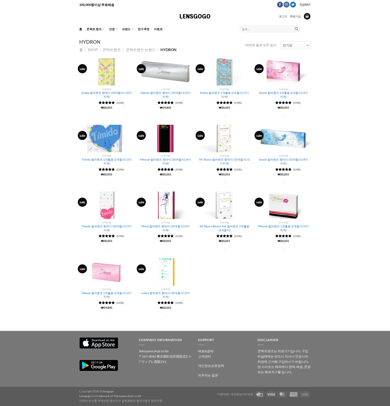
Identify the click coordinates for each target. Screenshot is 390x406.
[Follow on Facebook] (280, 5)
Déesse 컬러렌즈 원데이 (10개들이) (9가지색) (166, 94)
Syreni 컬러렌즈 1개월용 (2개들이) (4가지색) (283, 94)
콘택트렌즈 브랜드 (141, 49)
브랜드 (126, 29)
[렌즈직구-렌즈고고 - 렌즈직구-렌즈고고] (195, 16)
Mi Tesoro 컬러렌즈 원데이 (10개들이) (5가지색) (224, 161)
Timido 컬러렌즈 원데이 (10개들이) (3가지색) (107, 228)
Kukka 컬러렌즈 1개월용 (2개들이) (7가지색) (224, 94)
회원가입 (295, 16)
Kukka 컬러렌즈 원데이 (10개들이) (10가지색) (106, 94)
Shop (93, 49)
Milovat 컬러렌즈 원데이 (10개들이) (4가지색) (165, 161)
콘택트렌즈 (112, 49)
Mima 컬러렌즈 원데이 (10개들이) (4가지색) (165, 228)
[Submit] (296, 29)
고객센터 (204, 356)
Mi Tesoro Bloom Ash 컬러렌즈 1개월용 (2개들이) (224, 228)
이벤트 (158, 29)
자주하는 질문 (208, 375)
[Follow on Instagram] (286, 5)
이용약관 (223, 394)
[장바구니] (307, 16)
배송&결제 (205, 351)
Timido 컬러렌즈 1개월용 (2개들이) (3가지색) (107, 161)
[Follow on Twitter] (293, 5)
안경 (112, 29)
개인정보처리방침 (242, 394)
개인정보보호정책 (211, 366)
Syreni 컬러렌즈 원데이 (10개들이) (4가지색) (283, 161)
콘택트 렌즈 (94, 29)
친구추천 (144, 29)
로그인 (283, 16)
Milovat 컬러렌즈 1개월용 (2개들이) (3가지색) (283, 228)
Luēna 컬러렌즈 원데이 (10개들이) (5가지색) (165, 295)
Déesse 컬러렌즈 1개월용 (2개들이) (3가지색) (107, 295)
